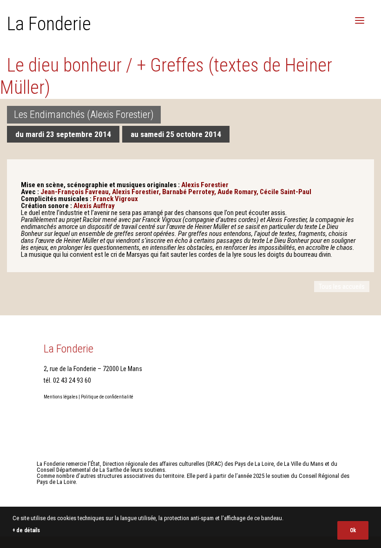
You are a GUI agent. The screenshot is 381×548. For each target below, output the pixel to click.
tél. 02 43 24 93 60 (67, 380)
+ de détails (26, 530)
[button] (359, 20)
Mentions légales (61, 396)
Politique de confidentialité (107, 396)
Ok (353, 530)
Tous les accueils (342, 286)
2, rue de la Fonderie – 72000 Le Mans (93, 368)
